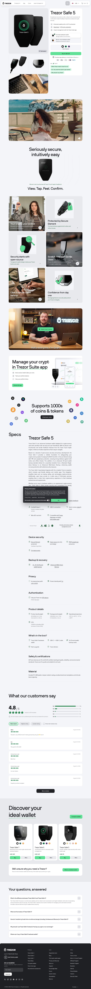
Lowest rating (36, 724)
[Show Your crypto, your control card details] (40, 227)
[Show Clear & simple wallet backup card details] (40, 299)
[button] (45, 901)
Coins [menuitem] (29, 3)
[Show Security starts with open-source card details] (40, 263)
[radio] (17, 843)
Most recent (13, 724)
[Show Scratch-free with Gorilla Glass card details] (77, 263)
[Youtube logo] (19, 979)
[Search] (67, 3)
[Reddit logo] (8, 979)
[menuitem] (17, 3)
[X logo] (5, 979)
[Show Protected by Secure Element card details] (77, 227)
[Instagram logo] (11, 979)
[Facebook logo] (13, 979)
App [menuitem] (24, 3)
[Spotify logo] (22, 979)
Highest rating (24, 724)
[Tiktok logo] (16, 979)
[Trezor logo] (7, 3)
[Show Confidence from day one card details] (77, 299)
